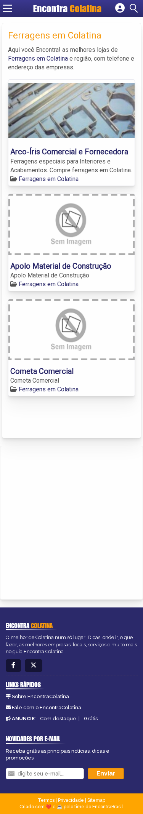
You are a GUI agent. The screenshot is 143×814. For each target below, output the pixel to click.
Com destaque (58, 718)
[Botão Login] (120, 8)
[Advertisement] (71, 521)
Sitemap (96, 800)
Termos (46, 800)
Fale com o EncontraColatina (46, 707)
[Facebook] (13, 665)
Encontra (67, 8)
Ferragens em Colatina (38, 58)
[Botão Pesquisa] (135, 8)
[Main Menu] (7, 8)
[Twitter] (33, 665)
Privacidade (71, 800)
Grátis (91, 718)
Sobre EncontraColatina (40, 696)
